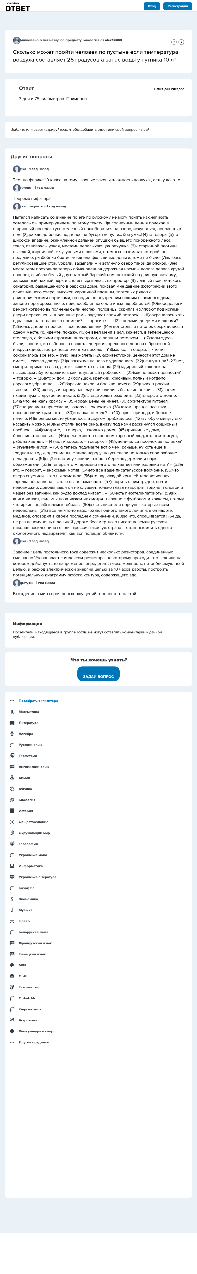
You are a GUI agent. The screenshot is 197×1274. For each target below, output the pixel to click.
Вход (152, 6)
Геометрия (22, 187)
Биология (91, 40)
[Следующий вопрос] (181, 42)
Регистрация (178, 6)
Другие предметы (28, 206)
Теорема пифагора (31, 199)
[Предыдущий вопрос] (174, 42)
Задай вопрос (98, 677)
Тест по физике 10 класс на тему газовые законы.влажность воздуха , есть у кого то (96, 180)
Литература (23, 583)
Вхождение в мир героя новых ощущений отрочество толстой (74, 594)
